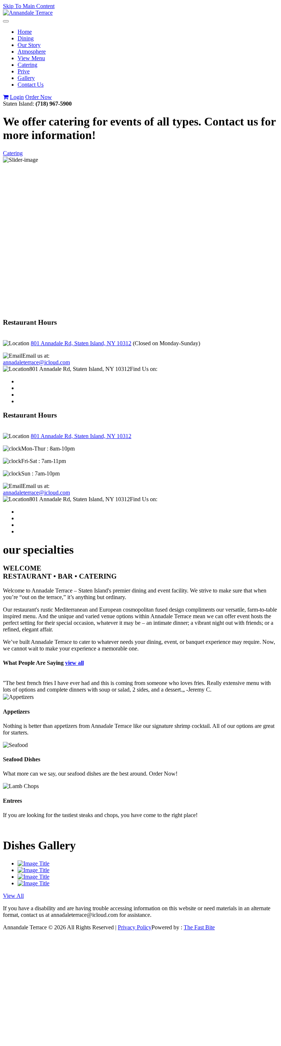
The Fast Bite (199, 927)
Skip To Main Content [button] (29, 6)
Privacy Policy (134, 927)
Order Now (38, 97)
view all (74, 663)
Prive (24, 71)
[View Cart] (5, 97)
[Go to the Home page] (28, 13)
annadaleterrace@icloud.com (36, 362)
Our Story (29, 45)
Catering (27, 65)
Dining (26, 38)
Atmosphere (32, 51)
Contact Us (31, 84)
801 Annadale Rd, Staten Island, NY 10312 (81, 343)
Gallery (26, 78)
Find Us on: (143, 369)
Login (17, 97)
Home (25, 32)
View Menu (31, 58)
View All (13, 896)
